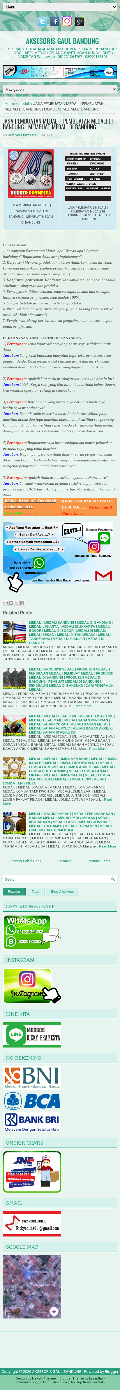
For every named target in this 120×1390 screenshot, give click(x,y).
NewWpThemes (44, 1378)
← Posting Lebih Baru (23, 861)
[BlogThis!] (11, 603)
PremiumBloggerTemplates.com (41, 1382)
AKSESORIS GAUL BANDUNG (62, 40)
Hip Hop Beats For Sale (87, 1382)
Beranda (64, 861)
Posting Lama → (101, 861)
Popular (14, 892)
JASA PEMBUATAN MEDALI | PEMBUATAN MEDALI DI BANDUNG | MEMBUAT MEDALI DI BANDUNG (58, 124)
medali (24, 103)
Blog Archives (62, 892)
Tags (36, 892)
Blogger (111, 1371)
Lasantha (96, 1378)
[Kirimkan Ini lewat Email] (5, 603)
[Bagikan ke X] (17, 603)
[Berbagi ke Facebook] (22, 603)
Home (10, 103)
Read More (76, 659)
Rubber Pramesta (22, 135)
